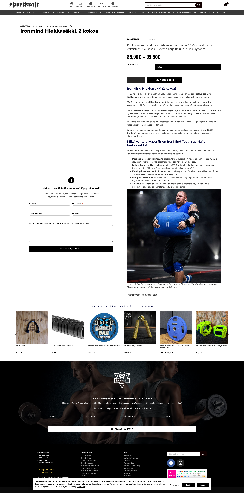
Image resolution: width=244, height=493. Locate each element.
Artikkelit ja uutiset (131, 458)
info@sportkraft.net (45, 469)
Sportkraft (152, 39)
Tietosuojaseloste (130, 471)
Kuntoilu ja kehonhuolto (163, 12)
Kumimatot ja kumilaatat (114, 12)
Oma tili (127, 473)
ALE (214, 12)
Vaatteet (203, 12)
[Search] (199, 5)
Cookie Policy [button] (159, 484)
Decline (188, 485)
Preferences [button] (81, 487)
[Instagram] (180, 463)
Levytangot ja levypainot (68, 12)
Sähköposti (36, 213)
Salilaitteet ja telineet (137, 12)
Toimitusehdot (129, 463)
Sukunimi (77, 203)
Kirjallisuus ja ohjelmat (187, 12)
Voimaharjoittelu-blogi (132, 466)
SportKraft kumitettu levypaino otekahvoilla (174, 347)
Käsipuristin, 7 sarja (133, 346)
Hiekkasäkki (132, 65)
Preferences (174, 485)
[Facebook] (171, 463)
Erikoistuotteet (86, 455)
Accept (202, 485)
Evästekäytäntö (129, 468)
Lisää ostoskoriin (165, 80)
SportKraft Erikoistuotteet (25, 12)
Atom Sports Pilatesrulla (63, 346)
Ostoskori (127, 476)
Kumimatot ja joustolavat (90, 466)
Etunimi (34, 203)
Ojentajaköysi (22, 346)
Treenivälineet (46, 12)
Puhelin (76, 213)
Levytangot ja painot (88, 460)
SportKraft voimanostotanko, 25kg (104, 346)
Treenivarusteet (91, 12)
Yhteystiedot (128, 460)
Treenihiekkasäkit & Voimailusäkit (58, 26)
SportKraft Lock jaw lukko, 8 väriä (211, 346)
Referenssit (226, 12)
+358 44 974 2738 (44, 472)
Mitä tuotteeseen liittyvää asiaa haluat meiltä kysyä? (60, 223)
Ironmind (143, 39)
